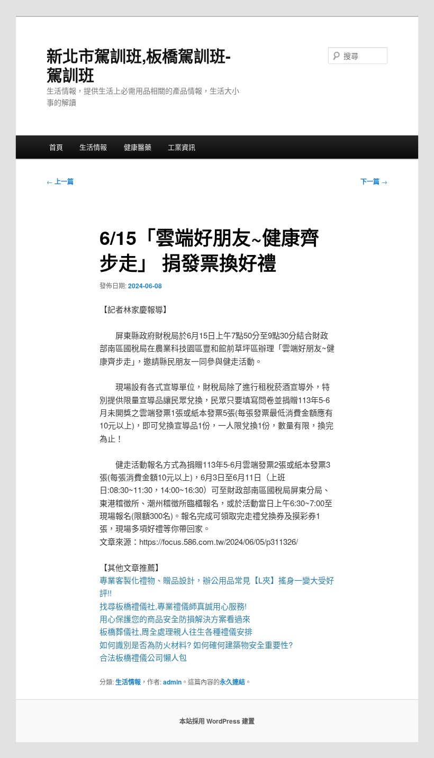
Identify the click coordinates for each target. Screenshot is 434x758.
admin (172, 682)
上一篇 (60, 181)
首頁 (56, 147)
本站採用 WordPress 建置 (217, 721)
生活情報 (93, 147)
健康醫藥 (137, 147)
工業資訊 (181, 147)
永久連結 (232, 682)
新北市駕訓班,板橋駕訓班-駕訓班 (139, 65)
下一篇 (373, 181)
